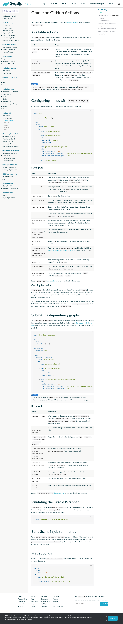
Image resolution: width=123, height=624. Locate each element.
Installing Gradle (7, 30)
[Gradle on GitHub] (118, 3)
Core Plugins (6, 94)
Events (55, 604)
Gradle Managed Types (9, 104)
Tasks (4, 96)
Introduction (6, 70)
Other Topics (6, 109)
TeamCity (6, 127)
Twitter (33, 604)
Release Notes (7, 28)
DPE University (58, 606)
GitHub (55, 601)
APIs (3, 179)
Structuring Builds (8, 186)
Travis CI (6, 129)
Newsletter (34, 601)
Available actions (103, 13)
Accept (112, 618)
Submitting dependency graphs (107, 23)
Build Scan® (45, 601)
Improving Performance (9, 153)
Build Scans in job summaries (106, 31)
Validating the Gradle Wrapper (107, 28)
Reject (102, 618)
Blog (32, 599)
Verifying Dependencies (9, 170)
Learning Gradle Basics (9, 47)
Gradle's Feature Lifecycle (10, 40)
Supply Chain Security (9, 167)
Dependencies (6, 101)
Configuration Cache (8, 158)
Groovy (4, 80)
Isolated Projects (7, 160)
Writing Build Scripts (8, 49)
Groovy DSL (22, 601)
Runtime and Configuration (10, 91)
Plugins (4, 99)
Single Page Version (8, 198)
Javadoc (21, 606)
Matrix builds (101, 34)
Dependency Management (10, 188)
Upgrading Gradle (7, 33)
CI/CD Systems (7, 118)
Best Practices (6, 73)
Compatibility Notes (8, 38)
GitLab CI (7, 123)
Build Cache (6, 155)
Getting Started (7, 18)
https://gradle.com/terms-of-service (61, 250)
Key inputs (103, 18)
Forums (55, 599)
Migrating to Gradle (8, 35)
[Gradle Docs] (12, 4)
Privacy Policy (26, 617)
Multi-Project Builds (8, 139)
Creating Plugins (7, 52)
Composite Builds (8, 144)
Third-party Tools (7, 176)
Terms (96, 600)
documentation (47, 281)
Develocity (44, 599)
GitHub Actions (8, 120)
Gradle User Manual (9, 16)
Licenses (5, 195)
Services (44, 606)
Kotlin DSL (21, 604)
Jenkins (6, 125)
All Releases (6, 25)
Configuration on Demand (10, 146)
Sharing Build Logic (8, 141)
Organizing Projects (8, 136)
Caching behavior (104, 20)
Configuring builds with (108, 15)
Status (33, 606)
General (4, 85)
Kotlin (4, 82)
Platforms (5, 106)
